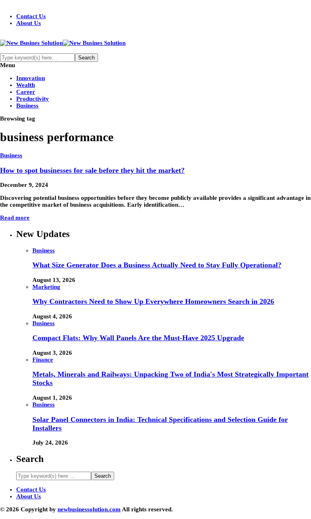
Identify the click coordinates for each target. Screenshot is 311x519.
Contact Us (31, 16)
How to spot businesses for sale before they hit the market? (92, 170)
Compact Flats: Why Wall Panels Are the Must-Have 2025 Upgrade (138, 338)
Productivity (32, 98)
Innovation (30, 78)
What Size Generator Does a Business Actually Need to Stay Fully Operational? (156, 265)
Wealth (25, 85)
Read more (15, 217)
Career (25, 92)
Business (27, 105)
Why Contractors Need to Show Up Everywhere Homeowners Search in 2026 (153, 301)
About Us (28, 23)
